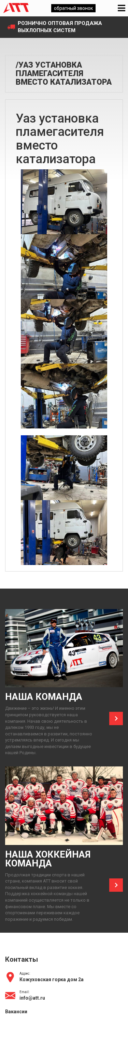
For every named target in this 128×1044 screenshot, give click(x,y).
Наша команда (43, 696)
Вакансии (16, 1011)
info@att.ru (32, 998)
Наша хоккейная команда (47, 859)
